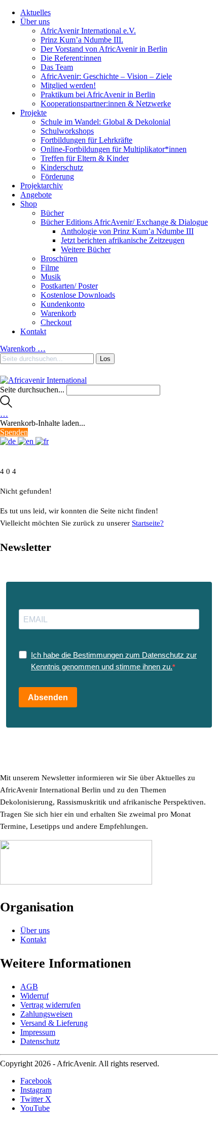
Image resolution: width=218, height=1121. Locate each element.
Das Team (57, 67)
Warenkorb (58, 313)
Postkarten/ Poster (69, 286)
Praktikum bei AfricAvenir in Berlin (98, 94)
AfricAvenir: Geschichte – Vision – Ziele (106, 76)
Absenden (48, 697)
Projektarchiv (41, 185)
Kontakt (33, 331)
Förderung (57, 176)
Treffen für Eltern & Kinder (85, 158)
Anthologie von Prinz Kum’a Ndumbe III (127, 231)
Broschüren (59, 258)
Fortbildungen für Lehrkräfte (86, 140)
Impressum (37, 1032)
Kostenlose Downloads (78, 295)
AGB (29, 986)
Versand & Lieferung (54, 1023)
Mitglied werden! (68, 85)
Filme (50, 267)
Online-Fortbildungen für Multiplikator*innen (114, 149)
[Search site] (6, 405)
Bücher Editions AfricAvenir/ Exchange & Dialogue (124, 222)
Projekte (33, 112)
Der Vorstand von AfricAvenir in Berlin (104, 49)
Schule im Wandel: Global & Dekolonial (105, 121)
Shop (28, 203)
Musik (51, 276)
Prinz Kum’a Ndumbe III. (82, 39)
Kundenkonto (63, 304)
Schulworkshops (67, 131)
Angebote (36, 194)
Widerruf (34, 995)
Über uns (35, 21)
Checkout (56, 322)
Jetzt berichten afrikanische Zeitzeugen (123, 240)
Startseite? (148, 523)
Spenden (14, 432)
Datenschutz (40, 1041)
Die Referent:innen (71, 58)
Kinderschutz (62, 167)
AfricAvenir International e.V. (88, 30)
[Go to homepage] (43, 380)
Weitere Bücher (86, 249)
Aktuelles (35, 12)
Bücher (52, 213)
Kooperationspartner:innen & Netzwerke (106, 103)
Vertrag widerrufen (50, 1004)
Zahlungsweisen (46, 1014)
